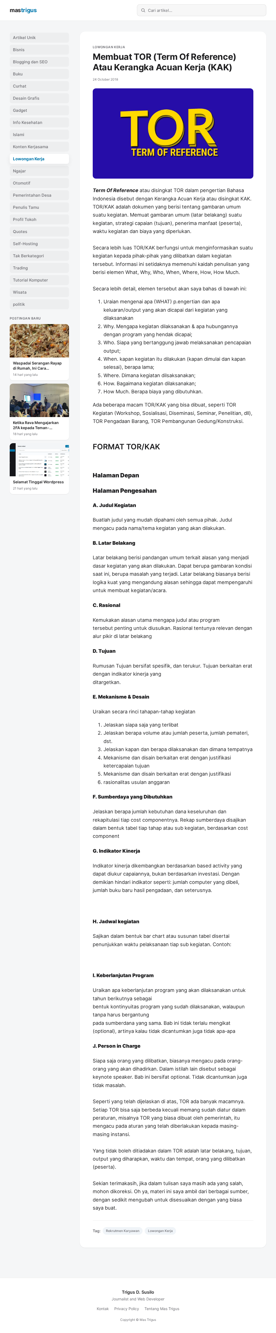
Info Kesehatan (27, 122)
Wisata (20, 292)
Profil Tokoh (24, 219)
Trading (20, 267)
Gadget (20, 110)
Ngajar (19, 170)
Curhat (19, 86)
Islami (18, 134)
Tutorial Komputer (30, 280)
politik (19, 304)
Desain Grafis (26, 98)
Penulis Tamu (26, 207)
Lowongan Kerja (109, 47)
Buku (18, 74)
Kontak (103, 1308)
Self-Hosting (25, 243)
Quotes (20, 231)
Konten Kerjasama (30, 146)
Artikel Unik (24, 37)
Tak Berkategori (28, 255)
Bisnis (19, 49)
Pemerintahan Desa (32, 195)
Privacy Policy (126, 1308)
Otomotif (21, 183)
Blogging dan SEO (30, 61)
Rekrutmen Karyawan (122, 1231)
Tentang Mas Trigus (161, 1308)
